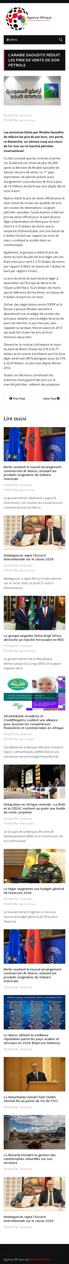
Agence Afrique (27, 120)
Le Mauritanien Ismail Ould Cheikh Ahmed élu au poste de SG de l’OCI (31, 1099)
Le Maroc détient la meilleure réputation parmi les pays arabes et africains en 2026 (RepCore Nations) (32, 1039)
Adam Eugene (26, 739)
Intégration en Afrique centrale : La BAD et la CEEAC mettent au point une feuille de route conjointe (34, 808)
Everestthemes (39, 1259)
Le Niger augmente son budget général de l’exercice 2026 (34, 891)
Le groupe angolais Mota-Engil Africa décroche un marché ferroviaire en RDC (34, 638)
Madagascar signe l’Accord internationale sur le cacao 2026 (29, 557)
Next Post (49, 398)
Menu (13, 39)
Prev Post (19, 398)
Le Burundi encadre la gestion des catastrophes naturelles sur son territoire (30, 1159)
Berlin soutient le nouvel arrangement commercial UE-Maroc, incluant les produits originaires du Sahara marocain (32, 473)
